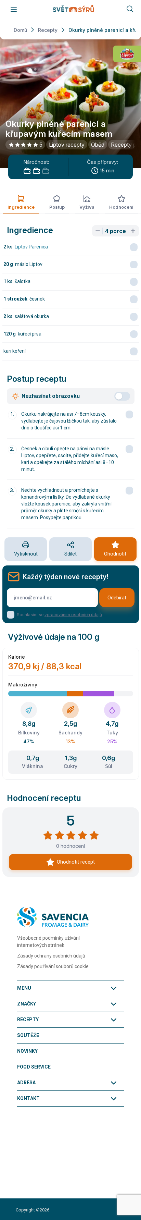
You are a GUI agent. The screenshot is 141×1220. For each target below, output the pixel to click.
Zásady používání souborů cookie (53, 966)
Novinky (27, 1051)
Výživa (86, 207)
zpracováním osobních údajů (73, 614)
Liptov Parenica (31, 246)
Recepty (47, 30)
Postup (57, 207)
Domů (20, 30)
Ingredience (21, 207)
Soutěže (28, 1035)
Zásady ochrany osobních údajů (51, 956)
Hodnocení (121, 207)
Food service (34, 1067)
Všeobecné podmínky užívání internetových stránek (48, 941)
